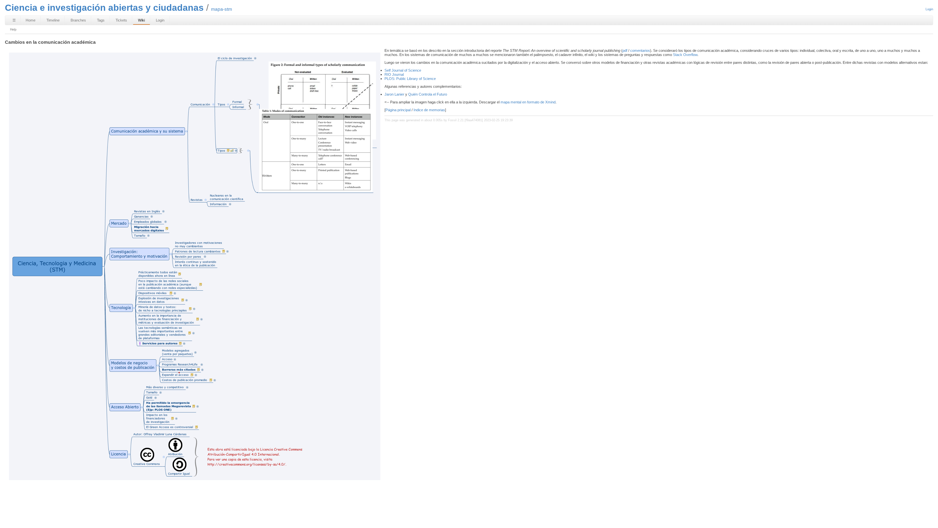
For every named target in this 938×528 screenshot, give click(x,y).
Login (929, 9)
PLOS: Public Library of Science (410, 79)
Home (30, 20)
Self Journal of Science (402, 70)
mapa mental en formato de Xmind (528, 102)
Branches (78, 20)
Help (13, 29)
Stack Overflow (685, 55)
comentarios (640, 50)
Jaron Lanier (394, 94)
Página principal (398, 110)
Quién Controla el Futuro (427, 94)
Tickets (121, 20)
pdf (624, 50)
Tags (101, 20)
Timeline (53, 20)
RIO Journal (394, 74)
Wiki (141, 20)
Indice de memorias (429, 110)
